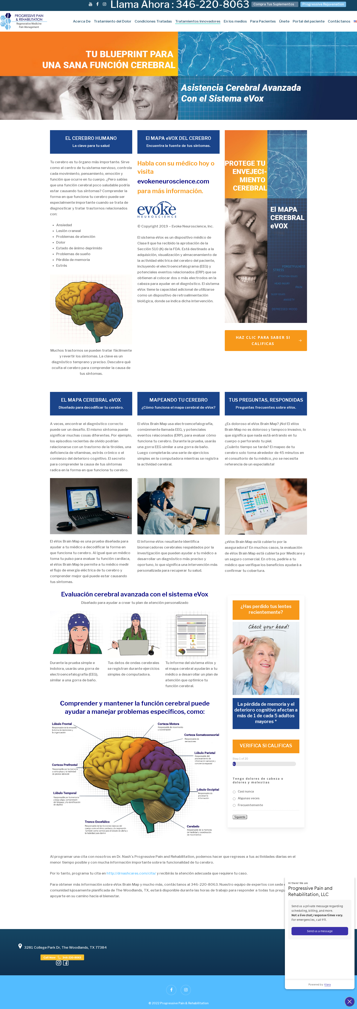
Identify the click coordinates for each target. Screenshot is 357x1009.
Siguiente (239, 817)
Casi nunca (246, 791)
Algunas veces (248, 798)
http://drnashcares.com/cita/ (131, 873)
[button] (266, 340)
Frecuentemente (250, 805)
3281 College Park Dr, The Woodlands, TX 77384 (65, 947)
